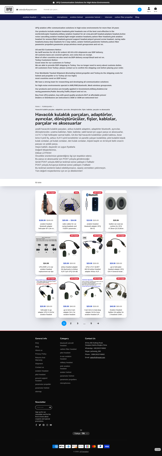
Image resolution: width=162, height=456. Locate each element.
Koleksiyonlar (47, 106)
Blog (137, 17)
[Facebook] (36, 425)
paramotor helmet (92, 17)
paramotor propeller (43, 384)
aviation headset (29, 17)
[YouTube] (51, 425)
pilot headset (40, 374)
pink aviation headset (65, 367)
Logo (9, 9)
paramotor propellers (68, 379)
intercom (108, 17)
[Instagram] (47, 425)
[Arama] (140, 10)
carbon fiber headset (68, 349)
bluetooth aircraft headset (67, 344)
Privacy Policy (40, 354)
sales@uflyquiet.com (28, 9)
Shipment (39, 364)
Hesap (149, 9)
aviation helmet (76, 17)
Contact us (39, 367)
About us (38, 350)
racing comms (46, 17)
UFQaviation (84, 451)
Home (37, 106)
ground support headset (41, 379)
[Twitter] (40, 425)
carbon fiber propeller (124, 17)
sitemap (38, 391)
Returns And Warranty (40, 359)
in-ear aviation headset (65, 357)
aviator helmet (65, 372)
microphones (62, 17)
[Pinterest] (44, 425)
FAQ (37, 343)
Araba (155, 9)
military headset (66, 362)
